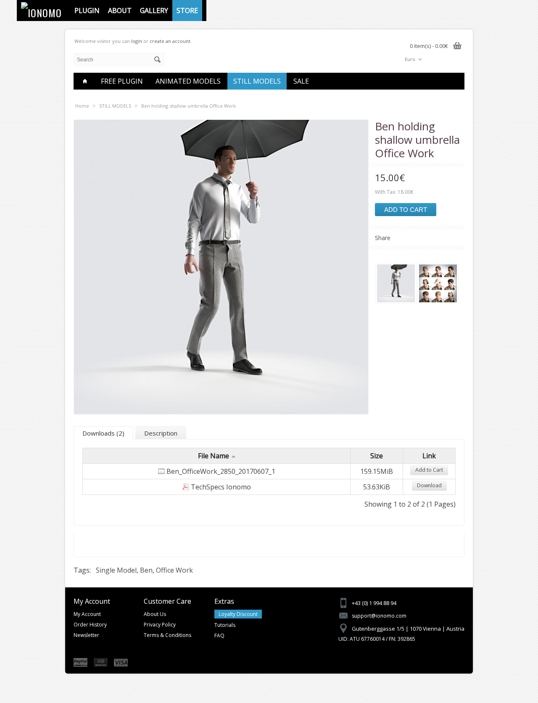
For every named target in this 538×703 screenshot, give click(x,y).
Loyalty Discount (238, 614)
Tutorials (224, 625)
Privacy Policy (160, 624)
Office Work (174, 570)
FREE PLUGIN (122, 81)
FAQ (219, 635)
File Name (213, 455)
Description (160, 433)
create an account (170, 41)
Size (376, 455)
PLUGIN (87, 10)
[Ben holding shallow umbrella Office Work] (396, 284)
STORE (187, 10)
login (136, 41)
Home (82, 106)
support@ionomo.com (379, 615)
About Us (155, 614)
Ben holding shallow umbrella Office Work (188, 106)
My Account (87, 614)
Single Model (116, 570)
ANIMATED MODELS (188, 81)
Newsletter (86, 635)
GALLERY (154, 10)
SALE (301, 81)
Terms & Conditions (167, 635)
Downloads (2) (103, 433)
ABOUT (120, 10)
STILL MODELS (257, 81)
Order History (90, 624)
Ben (146, 570)
